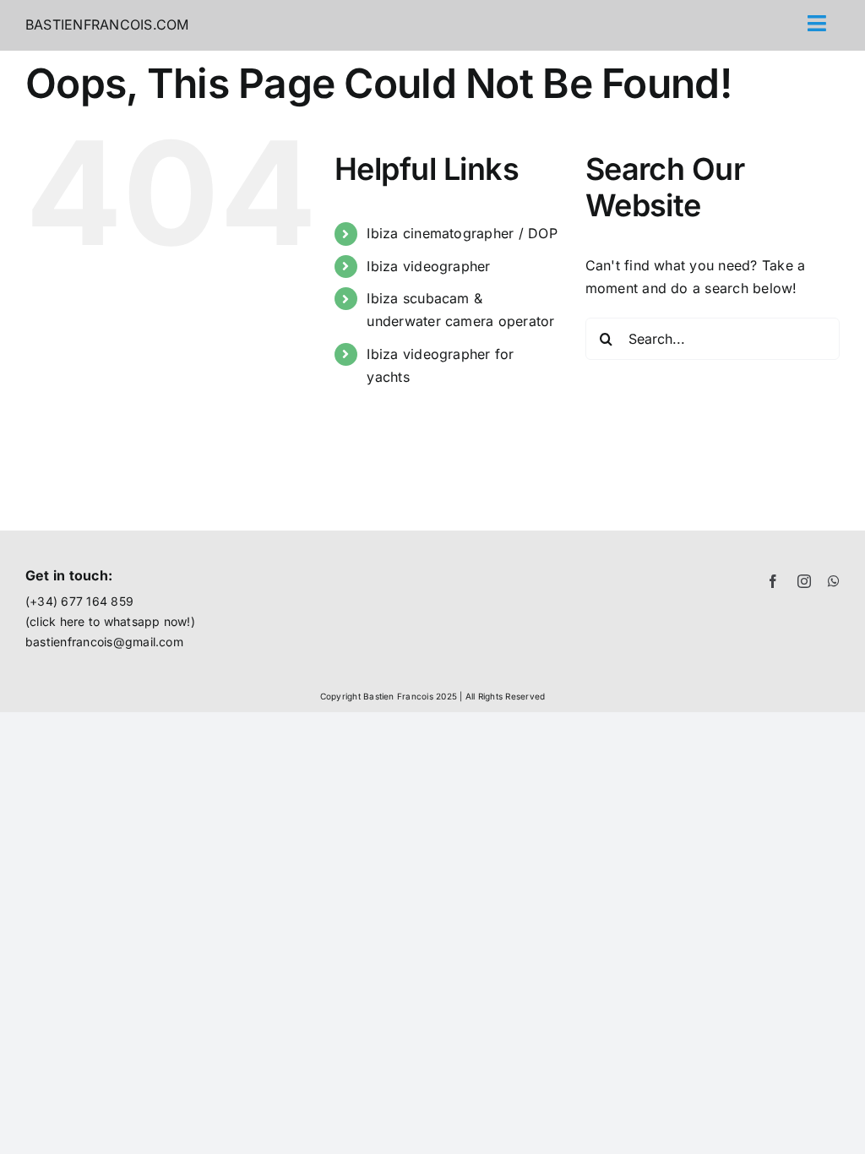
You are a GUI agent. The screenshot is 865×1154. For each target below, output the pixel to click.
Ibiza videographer (428, 266)
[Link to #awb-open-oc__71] (817, 23)
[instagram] (804, 581)
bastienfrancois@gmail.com (104, 641)
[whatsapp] (834, 581)
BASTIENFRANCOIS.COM (107, 24)
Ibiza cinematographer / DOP (462, 233)
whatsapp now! (147, 621)
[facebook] (773, 581)
